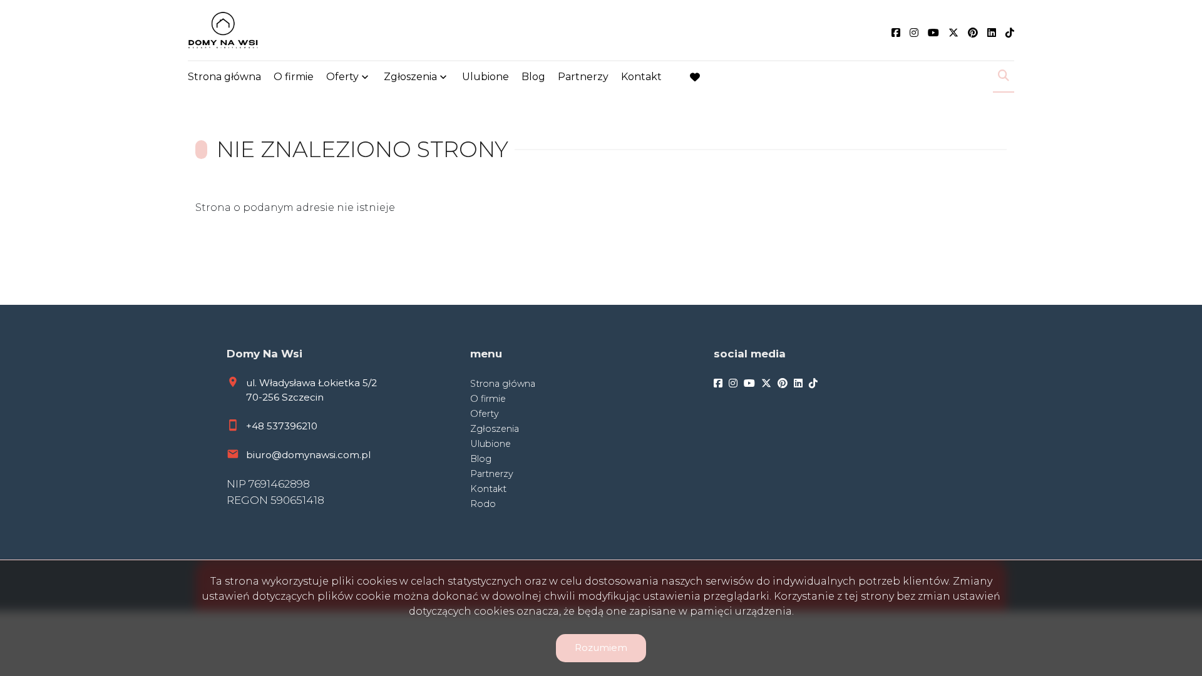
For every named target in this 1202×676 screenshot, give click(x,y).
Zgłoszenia (494, 428)
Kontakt (641, 77)
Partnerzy (583, 77)
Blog (533, 77)
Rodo (483, 504)
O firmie (294, 77)
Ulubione (485, 77)
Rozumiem (601, 647)
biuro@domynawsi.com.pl (308, 455)
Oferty (342, 77)
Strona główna (224, 77)
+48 (256, 426)
